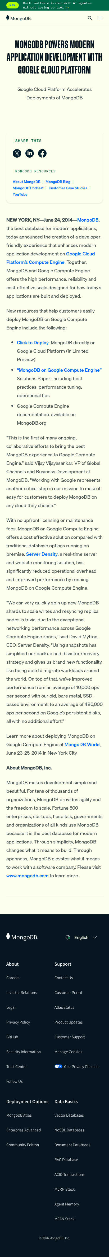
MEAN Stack (64, 1218)
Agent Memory (66, 1203)
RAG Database (66, 1159)
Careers (12, 977)
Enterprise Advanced (23, 1129)
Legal (11, 1007)
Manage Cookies (68, 1051)
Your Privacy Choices (81, 1066)
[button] (86, 937)
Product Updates (68, 1022)
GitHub (12, 1036)
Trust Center (16, 1066)
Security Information (23, 1051)
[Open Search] (90, 17)
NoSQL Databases (69, 1129)
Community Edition (22, 1144)
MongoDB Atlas (18, 1115)
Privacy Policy (18, 1022)
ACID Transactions (69, 1174)
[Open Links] (100, 18)
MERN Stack (64, 1189)
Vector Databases (69, 1115)
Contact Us (63, 977)
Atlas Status (64, 1007)
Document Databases (72, 1144)
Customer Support (69, 1036)
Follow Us (14, 1081)
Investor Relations (21, 992)
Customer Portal (68, 992)
